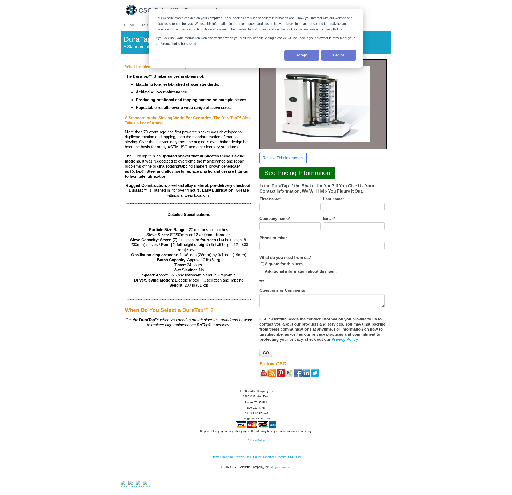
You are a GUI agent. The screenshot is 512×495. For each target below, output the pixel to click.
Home (215, 456)
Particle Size (243, 456)
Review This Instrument (283, 158)
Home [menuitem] (129, 25)
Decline (338, 55)
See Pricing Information (297, 172)
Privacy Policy (344, 339)
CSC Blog (294, 456)
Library (281, 456)
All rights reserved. (280, 467)
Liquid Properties (264, 456)
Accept (302, 55)
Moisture (227, 456)
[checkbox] (322, 267)
